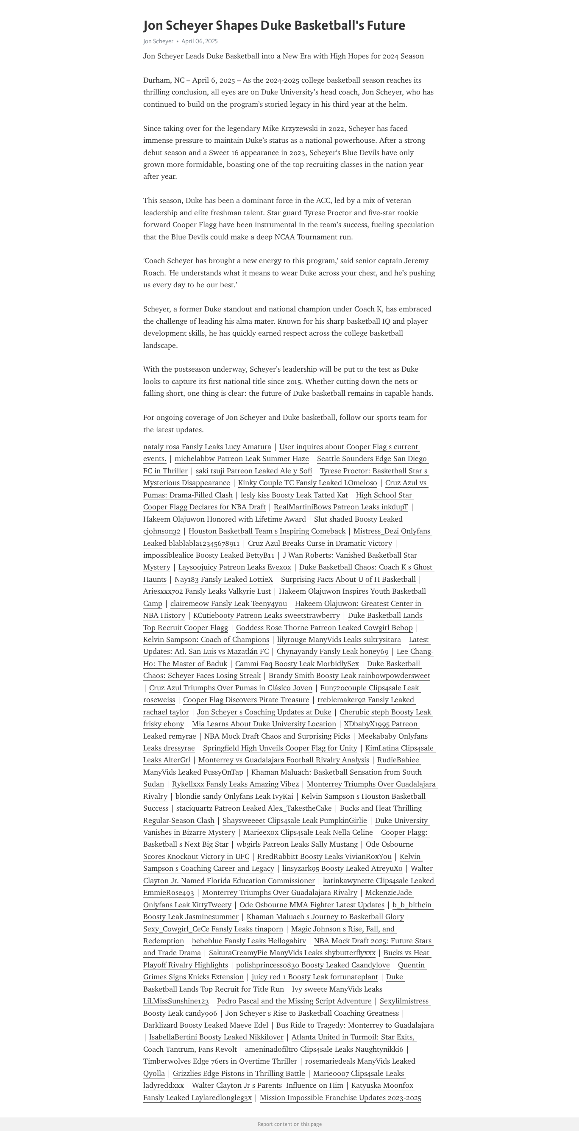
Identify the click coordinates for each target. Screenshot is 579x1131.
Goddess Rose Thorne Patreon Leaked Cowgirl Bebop (324, 627)
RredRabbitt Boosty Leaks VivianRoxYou (324, 856)
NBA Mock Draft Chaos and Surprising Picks (277, 736)
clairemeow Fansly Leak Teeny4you (228, 603)
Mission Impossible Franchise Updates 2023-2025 (340, 1097)
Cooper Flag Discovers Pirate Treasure (246, 699)
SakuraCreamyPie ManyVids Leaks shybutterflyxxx (292, 952)
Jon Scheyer (158, 41)
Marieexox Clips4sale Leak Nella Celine (308, 832)
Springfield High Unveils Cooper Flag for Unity (280, 748)
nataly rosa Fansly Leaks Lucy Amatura (207, 446)
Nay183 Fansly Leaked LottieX (224, 579)
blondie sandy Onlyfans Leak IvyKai (234, 796)
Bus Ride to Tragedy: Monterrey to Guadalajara (355, 1025)
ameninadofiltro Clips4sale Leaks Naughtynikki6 (324, 1049)
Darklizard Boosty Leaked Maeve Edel (205, 1025)
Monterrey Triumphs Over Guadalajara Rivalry (279, 892)
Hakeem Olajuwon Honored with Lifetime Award (224, 519)
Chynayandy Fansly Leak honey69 (333, 651)
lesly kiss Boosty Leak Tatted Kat (294, 495)
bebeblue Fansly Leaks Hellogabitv (249, 940)
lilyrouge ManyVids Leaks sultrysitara (339, 639)
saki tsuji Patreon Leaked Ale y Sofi (254, 470)
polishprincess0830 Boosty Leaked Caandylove (313, 965)
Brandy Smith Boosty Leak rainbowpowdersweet (349, 675)
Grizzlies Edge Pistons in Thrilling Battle (239, 1073)
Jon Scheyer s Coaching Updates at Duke (264, 712)
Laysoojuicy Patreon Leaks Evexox (234, 567)
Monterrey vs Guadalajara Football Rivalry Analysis (283, 759)
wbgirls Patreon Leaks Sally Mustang (297, 844)
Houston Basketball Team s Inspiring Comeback (267, 531)
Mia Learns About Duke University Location (264, 723)
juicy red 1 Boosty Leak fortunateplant (315, 976)
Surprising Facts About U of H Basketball (348, 579)
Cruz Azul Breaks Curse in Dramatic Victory (320, 543)
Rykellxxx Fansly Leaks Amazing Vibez (235, 784)
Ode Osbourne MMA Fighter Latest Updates (311, 904)
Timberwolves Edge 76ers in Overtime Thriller (220, 1061)
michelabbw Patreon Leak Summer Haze (242, 458)
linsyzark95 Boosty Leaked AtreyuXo (342, 868)
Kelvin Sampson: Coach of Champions (206, 639)
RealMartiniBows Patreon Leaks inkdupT (341, 506)
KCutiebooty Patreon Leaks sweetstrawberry (266, 615)
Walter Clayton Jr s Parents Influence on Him (267, 1085)
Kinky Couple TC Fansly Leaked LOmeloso (307, 482)
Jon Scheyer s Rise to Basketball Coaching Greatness (312, 1013)
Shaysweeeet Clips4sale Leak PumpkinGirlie (295, 820)
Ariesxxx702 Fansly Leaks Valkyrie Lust (207, 591)
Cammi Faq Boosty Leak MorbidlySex (297, 663)
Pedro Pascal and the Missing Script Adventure (294, 1001)
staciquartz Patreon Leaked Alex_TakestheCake (254, 808)
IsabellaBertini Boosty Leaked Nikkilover (216, 1037)
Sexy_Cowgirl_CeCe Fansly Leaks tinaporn (213, 929)
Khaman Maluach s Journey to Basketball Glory (325, 916)
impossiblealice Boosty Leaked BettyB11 (209, 555)
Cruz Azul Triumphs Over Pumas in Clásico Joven (230, 687)
